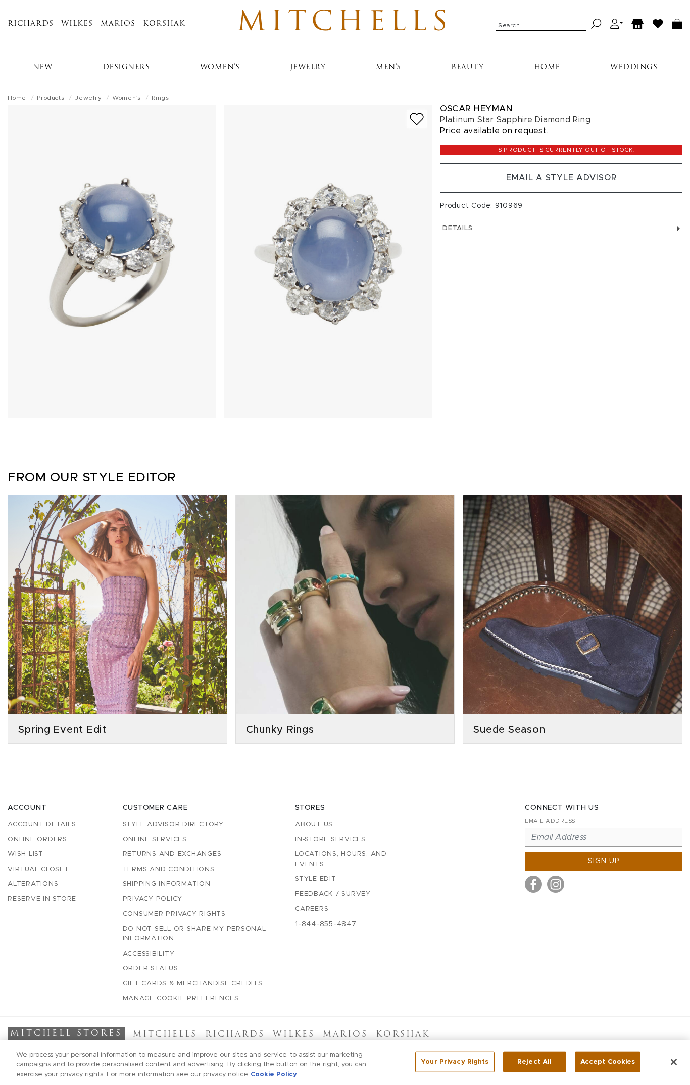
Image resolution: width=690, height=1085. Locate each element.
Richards (31, 24)
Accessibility (149, 954)
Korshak (164, 24)
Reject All (534, 1061)
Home (547, 67)
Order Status (150, 968)
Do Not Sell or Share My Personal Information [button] (194, 934)
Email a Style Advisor (561, 178)
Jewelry (308, 67)
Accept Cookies (607, 1061)
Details (457, 228)
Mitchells (345, 23)
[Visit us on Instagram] (555, 884)
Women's (220, 67)
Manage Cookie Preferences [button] (181, 998)
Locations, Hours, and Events (341, 859)
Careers (311, 909)
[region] (345, 1062)
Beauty (467, 67)
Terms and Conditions (169, 869)
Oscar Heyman (476, 108)
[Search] (596, 24)
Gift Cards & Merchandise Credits (193, 983)
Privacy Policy (153, 899)
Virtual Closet (38, 869)
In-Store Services (330, 839)
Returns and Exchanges (172, 854)
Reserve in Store (42, 899)
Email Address (550, 821)
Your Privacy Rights (454, 1061)
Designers (126, 67)
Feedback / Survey (333, 894)
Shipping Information (167, 884)
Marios (118, 24)
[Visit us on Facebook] (533, 884)
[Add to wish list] (417, 119)
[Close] (674, 1062)
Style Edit (315, 879)
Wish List (25, 854)
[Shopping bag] (677, 24)
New (43, 67)
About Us (314, 824)
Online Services (155, 839)
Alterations (33, 884)
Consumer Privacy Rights (174, 914)
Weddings (633, 67)
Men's (388, 67)
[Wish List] (658, 24)
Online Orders (37, 839)
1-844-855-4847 (326, 924)
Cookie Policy (274, 1074)
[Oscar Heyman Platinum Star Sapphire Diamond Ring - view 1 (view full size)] (112, 261)
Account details (42, 824)
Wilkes (77, 24)
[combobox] (541, 24)
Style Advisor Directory (173, 824)
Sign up (604, 861)
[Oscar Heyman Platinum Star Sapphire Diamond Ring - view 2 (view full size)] (328, 261)
